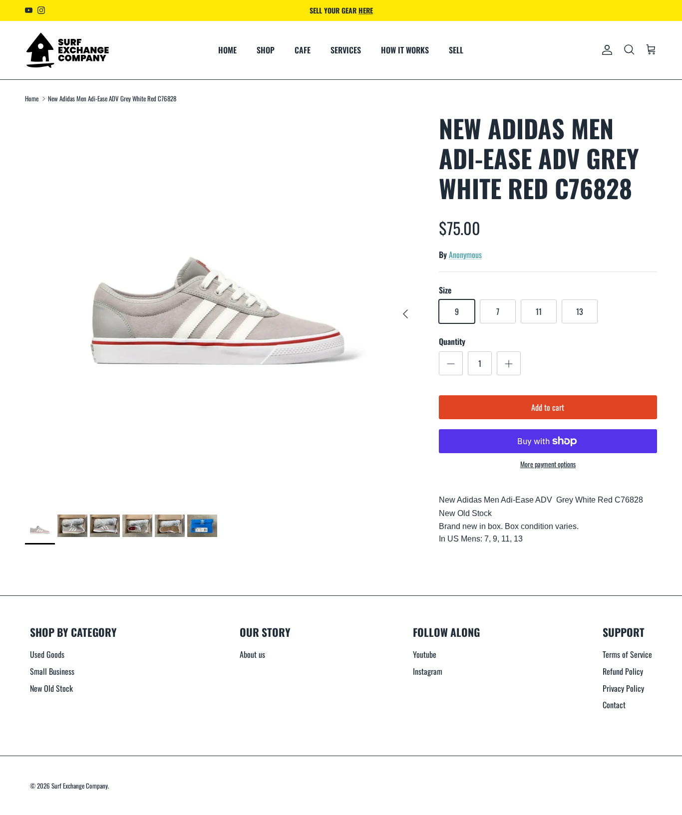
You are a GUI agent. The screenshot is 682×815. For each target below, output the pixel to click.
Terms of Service (627, 654)
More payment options (548, 464)
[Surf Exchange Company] (67, 50)
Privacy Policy (623, 688)
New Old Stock (51, 688)
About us (252, 654)
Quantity (452, 341)
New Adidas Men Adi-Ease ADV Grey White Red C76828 (112, 98)
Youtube (424, 654)
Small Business (52, 671)
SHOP (266, 50)
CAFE (303, 50)
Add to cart (547, 407)
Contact (614, 705)
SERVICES (346, 50)
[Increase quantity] (509, 363)
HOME (227, 50)
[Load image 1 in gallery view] (221, 309)
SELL (456, 50)
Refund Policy (623, 671)
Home (31, 98)
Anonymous (465, 255)
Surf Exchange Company (79, 786)
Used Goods (47, 654)
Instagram (427, 671)
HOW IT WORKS (405, 50)
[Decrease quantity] (451, 363)
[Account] (605, 50)
